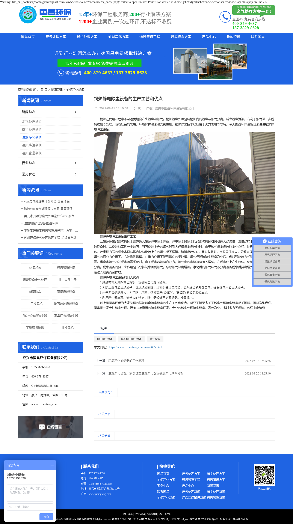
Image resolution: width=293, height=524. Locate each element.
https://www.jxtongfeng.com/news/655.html (135, 347)
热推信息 (127, 514)
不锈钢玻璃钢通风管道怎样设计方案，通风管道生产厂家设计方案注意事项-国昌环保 (52, 230)
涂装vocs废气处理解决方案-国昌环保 (48, 208)
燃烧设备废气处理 (35, 279)
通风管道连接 (66, 267)
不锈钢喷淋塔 (35, 327)
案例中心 (163, 485)
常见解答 (28, 174)
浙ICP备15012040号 (133, 519)
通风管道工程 (149, 37)
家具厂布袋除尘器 (66, 315)
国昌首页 (28, 37)
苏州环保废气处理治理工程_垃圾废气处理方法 (52, 237)
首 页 (44, 89)
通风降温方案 (181, 37)
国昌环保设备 (240, 519)
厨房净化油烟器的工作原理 (126, 360)
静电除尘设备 (105, 339)
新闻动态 (28, 112)
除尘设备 (155, 339)
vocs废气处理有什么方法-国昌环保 (46, 201)
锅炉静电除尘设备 (131, 339)
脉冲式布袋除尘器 (35, 315)
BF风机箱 (35, 267)
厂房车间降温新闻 (194, 497)
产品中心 (209, 37)
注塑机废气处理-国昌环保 (41, 223)
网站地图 (151, 514)
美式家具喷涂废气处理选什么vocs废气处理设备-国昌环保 (52, 216)
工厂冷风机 (34, 303)
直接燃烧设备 (66, 291)
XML (168, 514)
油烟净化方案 (118, 37)
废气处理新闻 (32, 121)
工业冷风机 (66, 327)
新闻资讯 (233, 37)
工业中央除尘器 (66, 279)
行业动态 (28, 163)
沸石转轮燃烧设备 (66, 303)
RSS (161, 514)
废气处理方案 (55, 37)
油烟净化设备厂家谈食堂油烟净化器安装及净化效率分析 (145, 373)
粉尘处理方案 (87, 37)
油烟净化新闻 (75, 89)
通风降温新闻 (32, 145)
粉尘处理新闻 (32, 129)
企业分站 (139, 514)
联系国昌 (258, 37)
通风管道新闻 (32, 153)
